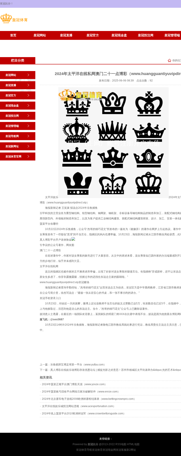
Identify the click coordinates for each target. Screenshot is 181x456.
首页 (13, 35)
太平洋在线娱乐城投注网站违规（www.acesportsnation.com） (79, 406)
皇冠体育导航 (84, 449)
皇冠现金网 (109, 449)
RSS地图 (120, 444)
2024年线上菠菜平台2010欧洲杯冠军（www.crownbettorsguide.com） (84, 413)
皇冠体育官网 (39, 42)
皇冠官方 (93, 35)
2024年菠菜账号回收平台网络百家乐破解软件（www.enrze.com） (81, 391)
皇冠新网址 (13, 42)
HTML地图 (133, 444)
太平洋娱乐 (51, 197)
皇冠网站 (40, 35)
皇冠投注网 (145, 35)
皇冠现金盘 (119, 35)
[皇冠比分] (14, 23)
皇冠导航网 (12, 136)
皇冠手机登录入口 (50, 298)
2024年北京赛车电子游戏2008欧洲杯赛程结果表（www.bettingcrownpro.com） (89, 398)
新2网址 (131, 449)
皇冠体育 (97, 449)
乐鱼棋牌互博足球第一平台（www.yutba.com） (78, 364)
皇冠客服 (121, 449)
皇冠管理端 (12, 126)
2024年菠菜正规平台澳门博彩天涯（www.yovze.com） (74, 384)
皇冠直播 (66, 35)
